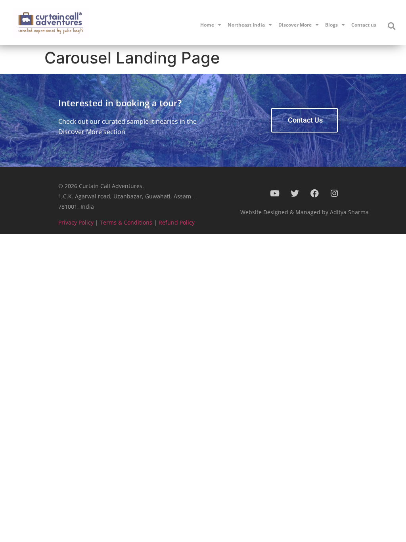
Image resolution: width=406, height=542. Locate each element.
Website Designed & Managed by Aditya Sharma (304, 212)
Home (207, 24)
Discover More (295, 24)
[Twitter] (294, 193)
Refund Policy (177, 222)
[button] (391, 26)
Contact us (363, 24)
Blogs (331, 24)
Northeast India (246, 24)
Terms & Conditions (126, 222)
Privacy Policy (76, 222)
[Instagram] (334, 193)
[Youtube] (274, 193)
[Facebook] (314, 193)
